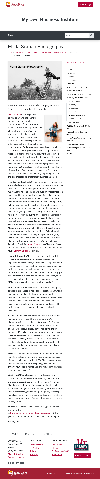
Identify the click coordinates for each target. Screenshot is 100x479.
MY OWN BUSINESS (75, 62)
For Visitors (35, 448)
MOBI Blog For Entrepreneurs (79, 105)
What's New (70, 84)
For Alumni (57, 454)
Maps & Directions (16, 454)
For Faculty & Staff (60, 451)
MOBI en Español (72, 122)
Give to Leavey (82, 455)
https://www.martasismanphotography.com (30, 413)
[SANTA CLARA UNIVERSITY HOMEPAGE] (17, 473)
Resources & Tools (60, 52)
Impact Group (33, 244)
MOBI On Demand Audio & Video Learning (78, 127)
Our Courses (70, 73)
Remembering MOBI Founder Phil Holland (79, 149)
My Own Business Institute (50, 19)
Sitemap (34, 454)
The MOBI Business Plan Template (79, 94)
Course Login (85, 4)
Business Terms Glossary (77, 115)
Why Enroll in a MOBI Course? (77, 87)
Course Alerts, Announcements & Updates (78, 139)
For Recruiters (36, 444)
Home (10, 52)
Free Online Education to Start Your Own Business (33, 52)
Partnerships (71, 80)
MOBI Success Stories (74, 91)
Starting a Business (23, 251)
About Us (69, 69)
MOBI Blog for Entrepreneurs (77, 98)
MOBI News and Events (75, 144)
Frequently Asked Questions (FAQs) (76, 133)
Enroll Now (70, 77)
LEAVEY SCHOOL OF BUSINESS (31, 434)
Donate (69, 154)
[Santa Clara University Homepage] (15, 6)
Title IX (33, 451)
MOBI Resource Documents (79, 119)
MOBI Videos (73, 108)
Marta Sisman (14, 114)
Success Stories (74, 112)
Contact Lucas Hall (16, 457)
